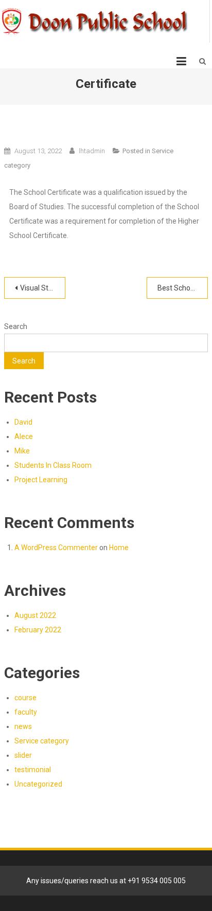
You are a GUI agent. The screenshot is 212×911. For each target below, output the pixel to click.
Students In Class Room (53, 465)
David (23, 422)
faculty (25, 712)
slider (23, 755)
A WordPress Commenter (56, 547)
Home (119, 547)
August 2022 (35, 615)
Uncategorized (38, 784)
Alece (23, 436)
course (25, 698)
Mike (22, 451)
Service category (41, 741)
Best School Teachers (182, 288)
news (23, 726)
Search (15, 326)
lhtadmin (92, 151)
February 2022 (37, 630)
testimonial (32, 770)
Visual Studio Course (42, 288)
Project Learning (40, 480)
